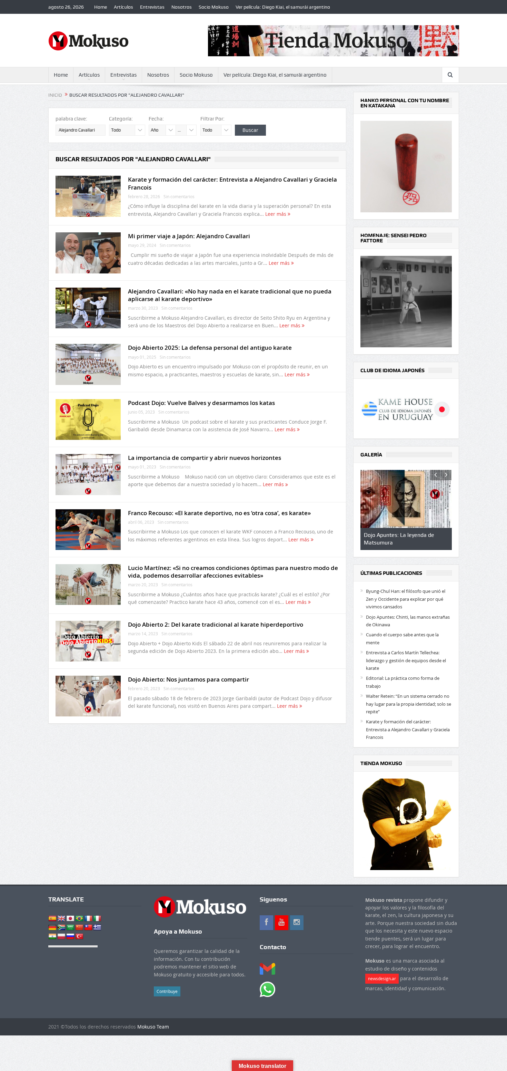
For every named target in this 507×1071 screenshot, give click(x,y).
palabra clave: (71, 119)
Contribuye (167, 991)
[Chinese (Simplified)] (79, 927)
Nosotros (181, 7)
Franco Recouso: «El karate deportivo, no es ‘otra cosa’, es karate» (219, 513)
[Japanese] (70, 918)
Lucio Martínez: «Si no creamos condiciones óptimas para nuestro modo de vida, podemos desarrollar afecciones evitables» (233, 571)
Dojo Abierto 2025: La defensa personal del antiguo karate (210, 347)
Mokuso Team (153, 1026)
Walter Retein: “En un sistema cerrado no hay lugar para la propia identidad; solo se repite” (408, 704)
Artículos (123, 7)
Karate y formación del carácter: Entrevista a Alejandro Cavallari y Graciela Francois (232, 183)
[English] (61, 918)
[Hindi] (52, 936)
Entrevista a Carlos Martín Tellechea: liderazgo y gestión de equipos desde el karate (406, 660)
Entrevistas (152, 7)
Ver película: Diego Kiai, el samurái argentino (283, 7)
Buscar (250, 130)
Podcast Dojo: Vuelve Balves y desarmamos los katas (201, 403)
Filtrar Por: (212, 119)
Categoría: (121, 119)
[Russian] (70, 936)
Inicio (55, 95)
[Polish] (61, 936)
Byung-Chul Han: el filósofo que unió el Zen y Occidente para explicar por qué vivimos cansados (405, 599)
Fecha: (156, 119)
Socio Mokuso (214, 7)
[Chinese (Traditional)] (88, 927)
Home (100, 7)
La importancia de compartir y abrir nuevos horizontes (204, 458)
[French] (88, 918)
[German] (52, 927)
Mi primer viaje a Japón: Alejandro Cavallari (189, 236)
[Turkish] (79, 936)
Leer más (276, 214)
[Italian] (97, 918)
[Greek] (97, 927)
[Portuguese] (79, 918)
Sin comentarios (179, 196)
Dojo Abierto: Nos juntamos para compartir (188, 679)
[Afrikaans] (61, 927)
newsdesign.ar (382, 978)
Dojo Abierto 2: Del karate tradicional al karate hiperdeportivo (215, 624)
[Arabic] (70, 927)
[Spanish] (52, 918)
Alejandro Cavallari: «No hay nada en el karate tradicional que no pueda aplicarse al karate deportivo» (229, 295)
